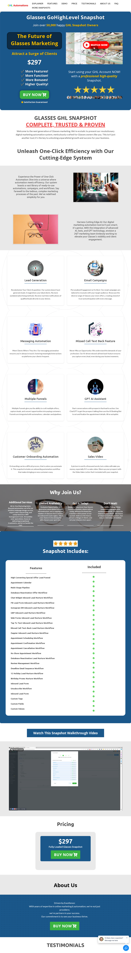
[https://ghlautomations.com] (18, 5)
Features (52, 3)
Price (74, 3)
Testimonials (88, 3)
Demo (64, 3)
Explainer (37, 3)
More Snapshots (41, 8)
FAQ (116, 3)
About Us (105, 3)
